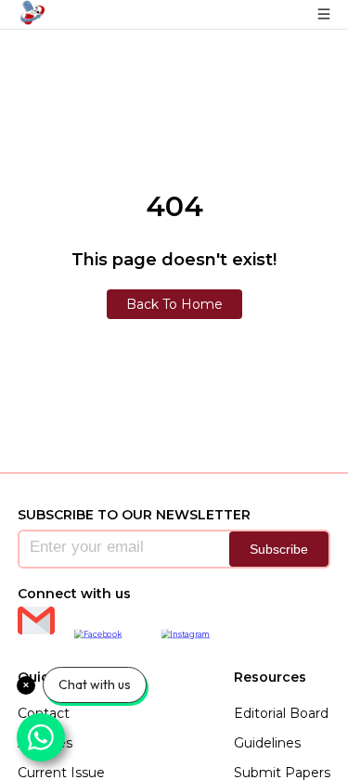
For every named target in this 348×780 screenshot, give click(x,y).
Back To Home (174, 304)
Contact (44, 713)
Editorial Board (281, 713)
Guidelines (267, 743)
